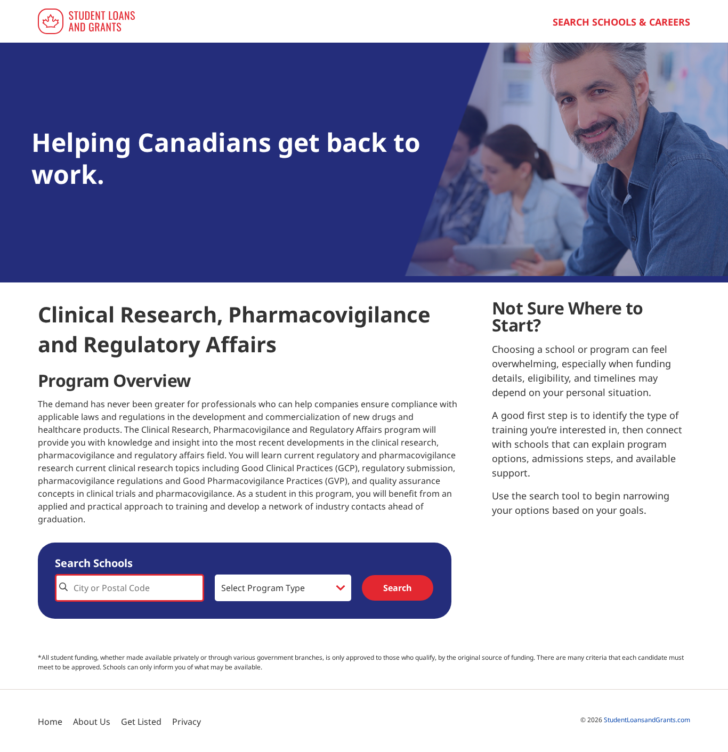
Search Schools (94, 563)
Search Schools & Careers (621, 21)
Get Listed (141, 721)
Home (50, 721)
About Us (91, 721)
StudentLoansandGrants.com (647, 719)
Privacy (186, 721)
